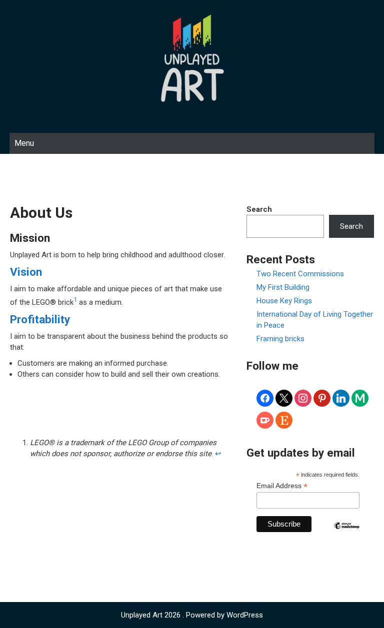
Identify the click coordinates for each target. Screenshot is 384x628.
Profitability (40, 319)
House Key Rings (284, 300)
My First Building (283, 287)
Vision (26, 271)
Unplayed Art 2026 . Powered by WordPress (192, 615)
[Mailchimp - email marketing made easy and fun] (347, 533)
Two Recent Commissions (300, 273)
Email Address (282, 486)
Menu (24, 143)
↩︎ (218, 453)
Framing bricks (280, 338)
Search (259, 209)
